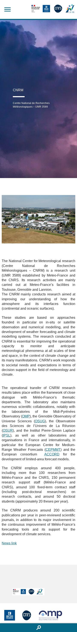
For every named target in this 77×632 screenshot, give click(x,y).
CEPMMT (53, 449)
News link (9, 543)
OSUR (8, 430)
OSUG (40, 421)
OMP (26, 416)
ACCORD (51, 454)
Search (38, 627)
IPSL (6, 435)
